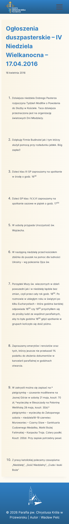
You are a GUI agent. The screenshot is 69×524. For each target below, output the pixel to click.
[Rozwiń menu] (59, 7)
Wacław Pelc (50, 517)
